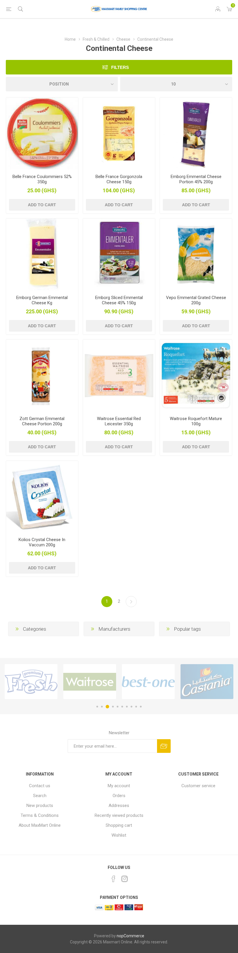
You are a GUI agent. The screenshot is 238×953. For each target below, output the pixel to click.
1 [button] (97, 706)
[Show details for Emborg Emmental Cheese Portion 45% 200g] (196, 133)
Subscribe (164, 746)
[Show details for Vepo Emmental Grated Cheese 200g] (196, 254)
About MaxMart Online (40, 825)
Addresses (119, 805)
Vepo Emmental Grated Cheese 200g (196, 300)
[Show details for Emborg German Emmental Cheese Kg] (42, 254)
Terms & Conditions (40, 815)
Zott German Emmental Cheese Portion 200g (41, 421)
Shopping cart (119, 825)
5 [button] (117, 706)
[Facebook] (113, 878)
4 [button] (112, 706)
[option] (73, 681)
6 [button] (122, 706)
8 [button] (131, 706)
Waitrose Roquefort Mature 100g (196, 421)
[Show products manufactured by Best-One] (132, 681)
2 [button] (102, 706)
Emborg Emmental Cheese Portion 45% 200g (196, 179)
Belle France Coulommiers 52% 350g (42, 179)
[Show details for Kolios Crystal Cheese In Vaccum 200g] (42, 497)
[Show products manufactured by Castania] (190, 681)
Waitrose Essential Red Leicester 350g (119, 421)
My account (119, 785)
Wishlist (118, 835)
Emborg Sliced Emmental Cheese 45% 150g (119, 300)
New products (39, 805)
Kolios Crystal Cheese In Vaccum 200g (42, 542)
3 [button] (106, 706)
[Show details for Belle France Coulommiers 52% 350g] (42, 133)
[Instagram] (124, 878)
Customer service (198, 785)
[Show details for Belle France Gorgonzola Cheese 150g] (119, 133)
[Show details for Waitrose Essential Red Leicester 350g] (119, 375)
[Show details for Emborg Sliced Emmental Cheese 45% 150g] (119, 254)
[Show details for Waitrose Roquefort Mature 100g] (196, 375)
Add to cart (42, 204)
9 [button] (136, 706)
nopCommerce (130, 936)
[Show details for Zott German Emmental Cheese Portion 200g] (42, 375)
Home (70, 39)
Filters (120, 67)
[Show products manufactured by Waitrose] (73, 681)
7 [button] (127, 706)
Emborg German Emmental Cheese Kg (42, 300)
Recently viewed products (119, 815)
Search (39, 795)
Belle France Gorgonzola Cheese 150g (118, 179)
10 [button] (141, 706)
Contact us (39, 785)
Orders (119, 795)
